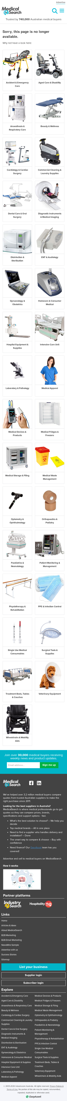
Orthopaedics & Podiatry (46, 1020)
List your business (33, 967)
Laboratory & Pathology (12, 1072)
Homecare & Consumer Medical (16, 1057)
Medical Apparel (9, 1076)
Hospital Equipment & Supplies (16, 1062)
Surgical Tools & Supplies (47, 1057)
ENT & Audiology (9, 1047)
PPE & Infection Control (46, 1043)
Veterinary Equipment (45, 1071)
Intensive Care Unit (10, 1067)
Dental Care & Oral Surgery (14, 1029)
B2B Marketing (8, 935)
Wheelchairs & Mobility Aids (48, 1076)
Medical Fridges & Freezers (47, 1000)
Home (4, 920)
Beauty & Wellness (10, 1010)
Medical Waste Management (48, 1010)
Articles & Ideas (8, 925)
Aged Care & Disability (12, 1000)
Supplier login (33, 975)
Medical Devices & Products (48, 996)
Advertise (60, 2)
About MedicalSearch (11, 930)
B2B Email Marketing (11, 940)
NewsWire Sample (10, 945)
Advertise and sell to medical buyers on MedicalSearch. (32, 858)
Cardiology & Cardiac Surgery (15, 1015)
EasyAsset (36, 847)
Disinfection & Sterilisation (13, 1042)
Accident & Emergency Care (14, 996)
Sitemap (5, 959)
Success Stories (8, 954)
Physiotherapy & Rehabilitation (49, 1038)
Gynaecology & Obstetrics (13, 1052)
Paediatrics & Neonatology (47, 1025)
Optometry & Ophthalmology (48, 1015)
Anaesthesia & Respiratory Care (16, 1005)
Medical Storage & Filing (46, 1005)
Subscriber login (33, 983)
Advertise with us (9, 949)
